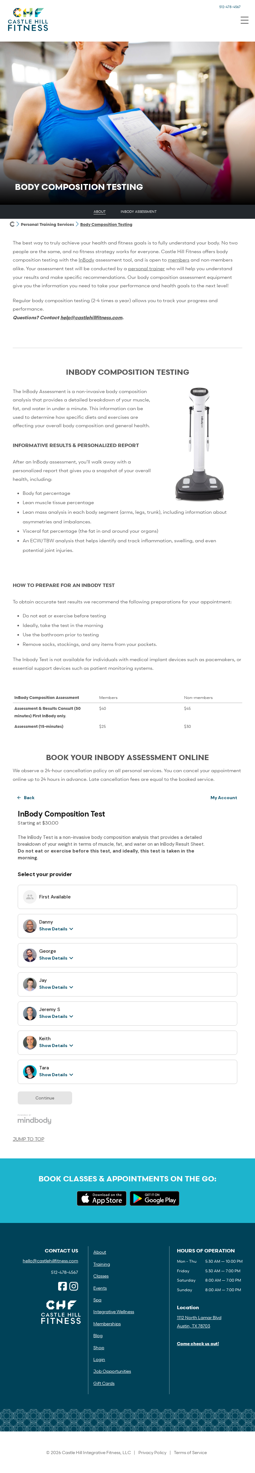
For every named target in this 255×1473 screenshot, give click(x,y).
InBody (86, 260)
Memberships (107, 1324)
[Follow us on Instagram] (73, 1286)
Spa (97, 1300)
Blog (98, 1335)
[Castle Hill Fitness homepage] (12, 224)
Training (101, 1264)
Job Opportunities (112, 1371)
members (178, 260)
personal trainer (146, 268)
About (100, 211)
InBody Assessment (139, 211)
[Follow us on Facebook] (62, 1286)
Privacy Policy (152, 1452)
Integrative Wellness (113, 1311)
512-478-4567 (230, 6)
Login (99, 1359)
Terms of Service (190, 1452)
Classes (101, 1276)
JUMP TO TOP (28, 1139)
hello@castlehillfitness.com (50, 1261)
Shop (98, 1347)
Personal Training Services (47, 224)
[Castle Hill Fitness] (28, 19)
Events (100, 1288)
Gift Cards (103, 1383)
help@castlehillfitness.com (91, 317)
